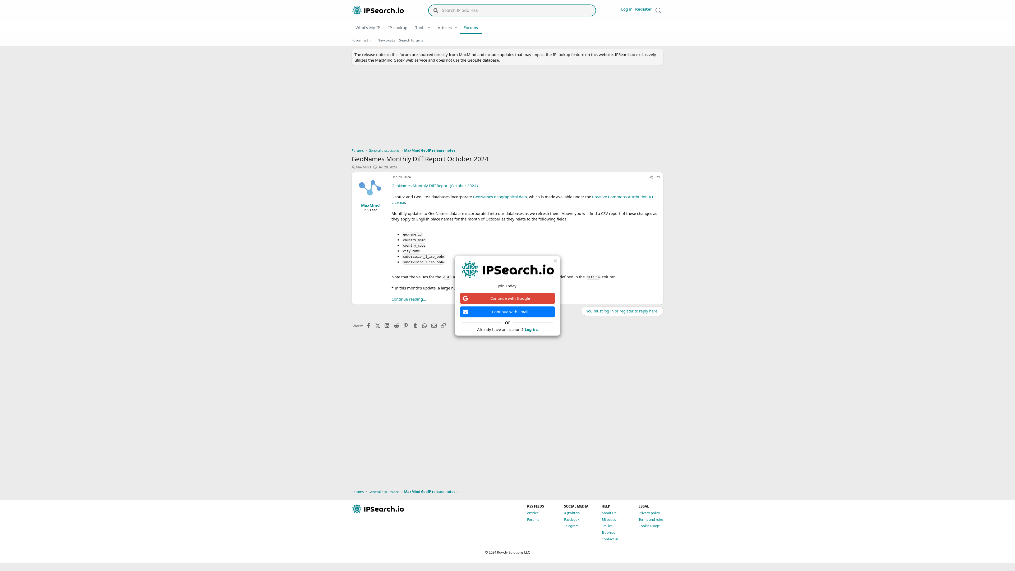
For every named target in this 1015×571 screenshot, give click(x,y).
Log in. (531, 329)
